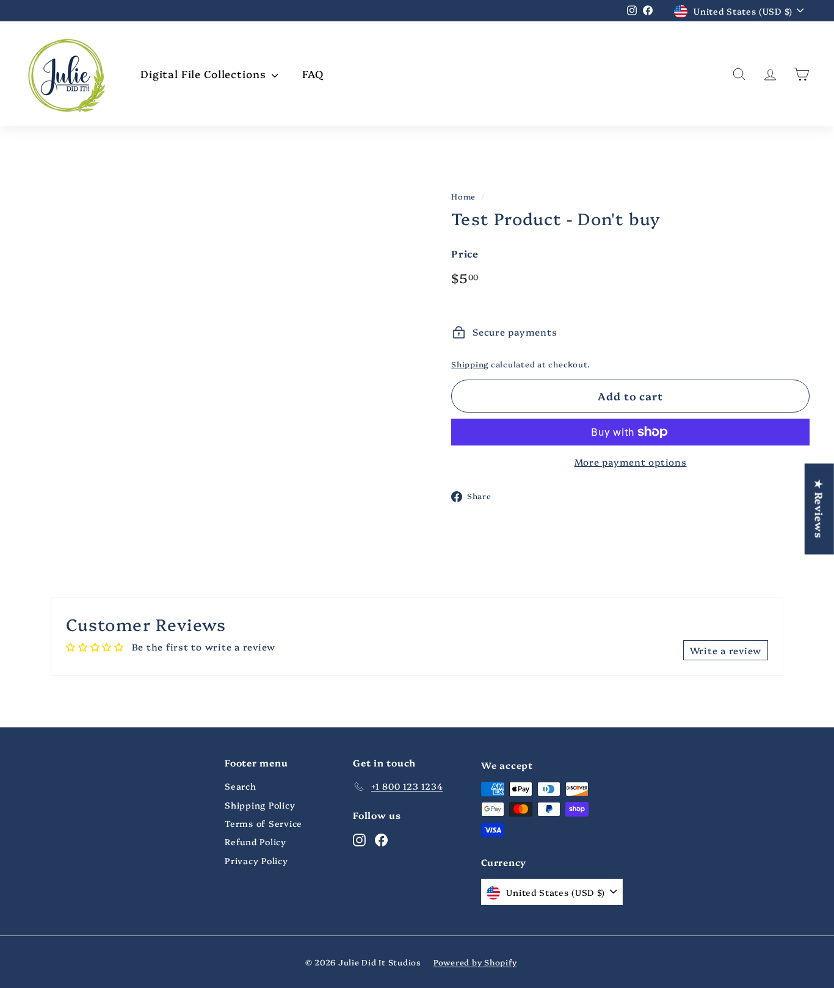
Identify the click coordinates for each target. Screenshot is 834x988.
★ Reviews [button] (820, 508)
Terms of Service (263, 823)
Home (463, 196)
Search (240, 786)
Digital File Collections (204, 74)
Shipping (469, 364)
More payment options (631, 461)
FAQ (313, 74)
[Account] (770, 74)
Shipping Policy (260, 805)
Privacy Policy (256, 860)
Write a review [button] (726, 650)
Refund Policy (255, 841)
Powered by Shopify (475, 961)
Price (465, 253)
